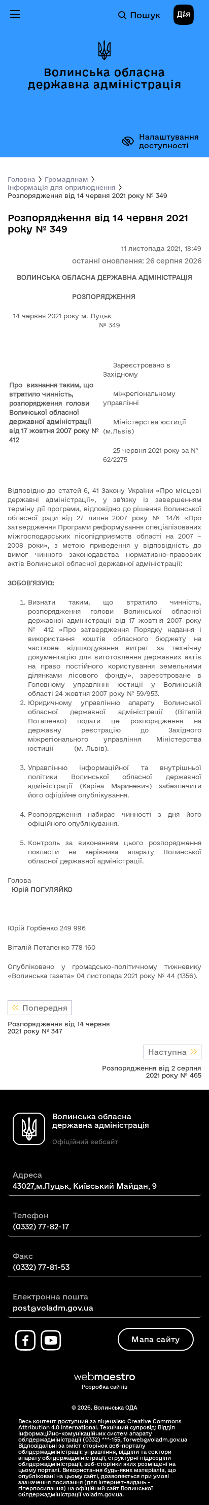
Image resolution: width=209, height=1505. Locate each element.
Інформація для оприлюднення (62, 187)
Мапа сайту (155, 1339)
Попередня (44, 1008)
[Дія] (183, 15)
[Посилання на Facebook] (25, 1340)
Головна (22, 179)
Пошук (145, 15)
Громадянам (66, 179)
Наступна (167, 1052)
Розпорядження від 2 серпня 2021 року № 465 (151, 1071)
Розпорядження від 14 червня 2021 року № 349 (87, 195)
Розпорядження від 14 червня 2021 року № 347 (59, 1027)
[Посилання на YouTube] (51, 1340)
